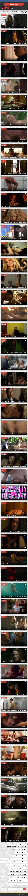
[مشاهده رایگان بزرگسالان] (7, 7)
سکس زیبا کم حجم (22, 883)
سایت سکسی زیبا (22, 868)
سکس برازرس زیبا (22, 874)
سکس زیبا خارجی (22, 880)
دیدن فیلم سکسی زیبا (6, 861)
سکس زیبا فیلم (12, 880)
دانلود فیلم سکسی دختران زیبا (19, 855)
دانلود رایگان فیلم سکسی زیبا (19, 849)
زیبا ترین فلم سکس (21, 865)
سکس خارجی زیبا (22, 877)
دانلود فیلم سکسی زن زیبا (20, 858)
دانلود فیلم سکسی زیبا (7, 858)
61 (25, 846)
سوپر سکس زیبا (12, 868)
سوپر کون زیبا (23, 871)
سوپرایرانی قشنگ (14, 871)
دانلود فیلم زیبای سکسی (21, 852)
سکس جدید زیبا (12, 874)
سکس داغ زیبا (13, 877)
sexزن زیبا (20, 846)
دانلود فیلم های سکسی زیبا (20, 861)
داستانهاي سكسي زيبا (11, 846)
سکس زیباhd (12, 883)
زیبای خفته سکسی (11, 865)
